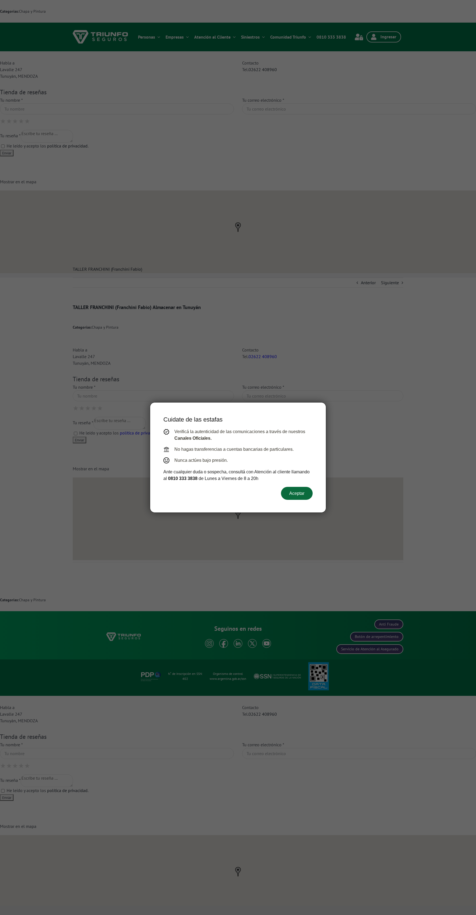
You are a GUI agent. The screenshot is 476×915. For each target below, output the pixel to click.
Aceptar (296, 493)
